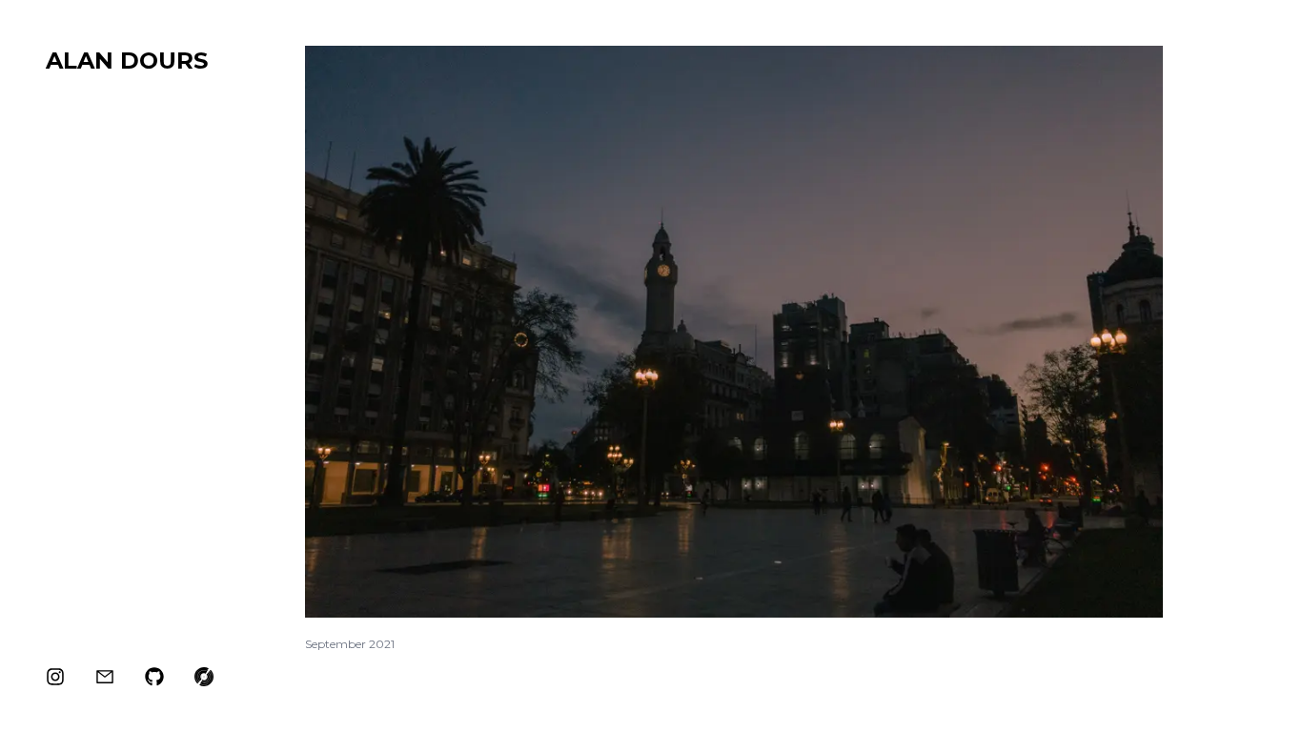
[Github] (154, 676)
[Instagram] (55, 676)
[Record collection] (204, 676)
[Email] (104, 676)
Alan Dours (127, 60)
